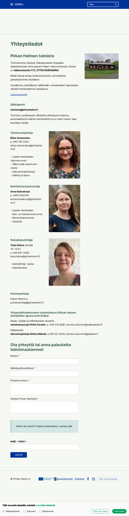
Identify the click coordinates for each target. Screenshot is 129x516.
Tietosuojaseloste (63, 478)
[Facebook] (88, 479)
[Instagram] (93, 479)
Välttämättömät (13, 511)
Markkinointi (47, 511)
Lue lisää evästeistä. (45, 505)
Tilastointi (31, 511)
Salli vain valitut (100, 511)
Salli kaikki (119, 511)
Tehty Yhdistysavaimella (108, 479)
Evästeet (79, 478)
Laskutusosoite (18, 94)
